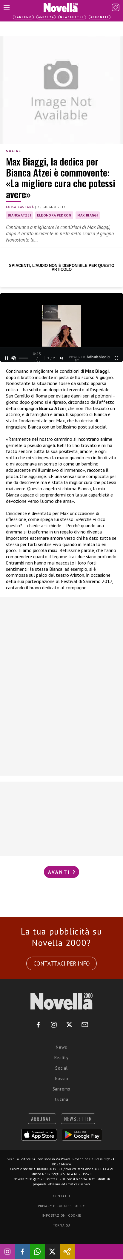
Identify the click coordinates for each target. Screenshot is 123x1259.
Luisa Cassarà (20, 207)
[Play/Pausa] (7, 358)
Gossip (61, 1078)
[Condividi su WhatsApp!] (37, 1251)
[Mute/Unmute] (14, 358)
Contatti (61, 1196)
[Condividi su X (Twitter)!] (52, 1251)
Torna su (61, 1225)
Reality (61, 1057)
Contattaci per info (61, 963)
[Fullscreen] (116, 358)
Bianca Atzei (19, 215)
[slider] (23, 358)
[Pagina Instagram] (115, 7)
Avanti (60, 872)
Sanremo (23, 17)
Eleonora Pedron (54, 215)
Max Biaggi (87, 215)
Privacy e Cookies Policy (61, 1206)
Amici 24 (46, 17)
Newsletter (72, 17)
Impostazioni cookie (61, 1215)
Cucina (61, 1099)
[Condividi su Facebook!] (22, 1251)
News (61, 1047)
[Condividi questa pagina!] (67, 1251)
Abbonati (99, 17)
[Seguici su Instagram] (7, 1251)
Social (13, 151)
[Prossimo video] (61, 358)
